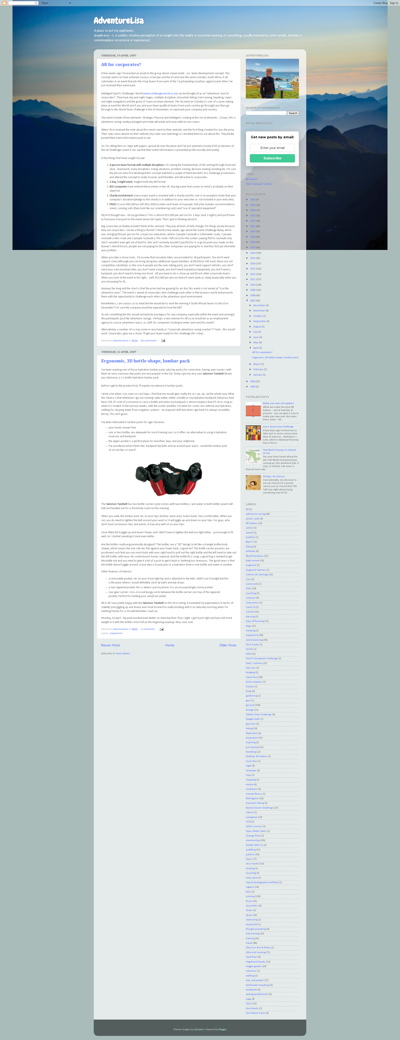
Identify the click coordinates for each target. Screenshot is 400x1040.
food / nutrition (254, 663)
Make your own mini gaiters (278, 403)
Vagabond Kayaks (256, 962)
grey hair (251, 724)
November (259, 311)
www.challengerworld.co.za (160, 93)
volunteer (251, 971)
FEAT (248, 654)
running (250, 896)
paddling (251, 850)
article (249, 528)
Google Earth (253, 719)
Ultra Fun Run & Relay (258, 947)
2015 (253, 258)
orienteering (252, 840)
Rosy (248, 892)
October (258, 316)
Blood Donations (255, 556)
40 (247, 509)
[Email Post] (163, 341)
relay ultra (251, 878)
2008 (253, 295)
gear (248, 700)
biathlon (250, 537)
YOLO (249, 1004)
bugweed (251, 565)
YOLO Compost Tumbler (259, 184)
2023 (253, 216)
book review (252, 560)
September (259, 321)
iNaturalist (252, 733)
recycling (251, 873)
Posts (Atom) (123, 653)
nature (249, 812)
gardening (251, 696)
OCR (248, 822)
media (249, 784)
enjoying (250, 630)
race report (252, 864)
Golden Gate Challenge (259, 714)
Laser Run (251, 761)
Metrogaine (252, 798)
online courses (254, 826)
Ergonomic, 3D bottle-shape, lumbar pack (145, 361)
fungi (248, 691)
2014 (253, 263)
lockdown (251, 770)
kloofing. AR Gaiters (256, 756)
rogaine (250, 887)
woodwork (251, 990)
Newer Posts (110, 645)
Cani (248, 579)
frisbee (250, 686)
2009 (253, 290)
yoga (248, 999)
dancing (250, 617)
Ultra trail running (255, 952)
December (259, 305)
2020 (253, 231)
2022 (253, 221)
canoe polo (252, 584)
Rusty (249, 901)
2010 (253, 285)
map (248, 775)
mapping (251, 780)
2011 (253, 279)
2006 (253, 381)
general (250, 705)
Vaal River (251, 957)
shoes (249, 910)
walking (250, 976)
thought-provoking (256, 929)
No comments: (149, 341)
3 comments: (148, 629)
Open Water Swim (256, 831)
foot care (251, 668)
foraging (250, 672)
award (249, 533)
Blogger (222, 1029)
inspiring (250, 742)
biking (249, 547)
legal (248, 766)
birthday (250, 551)
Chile (248, 588)
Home (169, 645)
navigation (252, 817)
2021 (253, 226)
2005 (253, 387)
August (257, 327)
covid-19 (250, 607)
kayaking (251, 752)
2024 (253, 210)
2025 (253, 205)
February (258, 369)
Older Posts (227, 645)
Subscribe (272, 158)
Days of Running (255, 621)
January (258, 375)
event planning (254, 640)
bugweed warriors (256, 570)
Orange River (253, 836)
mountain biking (255, 803)
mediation (251, 789)
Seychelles (252, 906)
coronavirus (252, 603)
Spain (249, 915)
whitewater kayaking (257, 985)
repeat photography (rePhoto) (262, 882)
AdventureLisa (119, 20)
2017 (253, 247)
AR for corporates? (121, 64)
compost (250, 598)
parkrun (250, 854)
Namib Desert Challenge (259, 808)
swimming (252, 920)
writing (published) (256, 994)
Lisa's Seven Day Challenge (278, 427)
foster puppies (254, 682)
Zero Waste (252, 1008)
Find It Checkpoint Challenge (262, 658)
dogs (248, 626)
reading (250, 868)
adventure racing (255, 514)
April (256, 348)
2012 (253, 274)
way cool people (255, 980)
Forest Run (252, 677)
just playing (252, 747)
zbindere (199, 1029)
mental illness (254, 794)
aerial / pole (252, 519)
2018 (253, 242)
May (256, 342)
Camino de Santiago (257, 574)
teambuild (252, 924)
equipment (116, 633)
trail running (252, 934)
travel (249, 943)
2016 (253, 253)
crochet (250, 612)
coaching (251, 593)
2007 (253, 301)
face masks (252, 644)
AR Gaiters (252, 179)
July (255, 332)
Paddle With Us (254, 845)
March (257, 364)
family (249, 649)
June (256, 337)
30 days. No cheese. (274, 476)
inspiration (252, 738)
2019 (253, 237)
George (250, 710)
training (250, 938)
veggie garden (254, 966)
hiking (249, 728)
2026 (253, 200)
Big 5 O (249, 542)
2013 (253, 269)
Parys (249, 859)
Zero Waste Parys (255, 1013)
